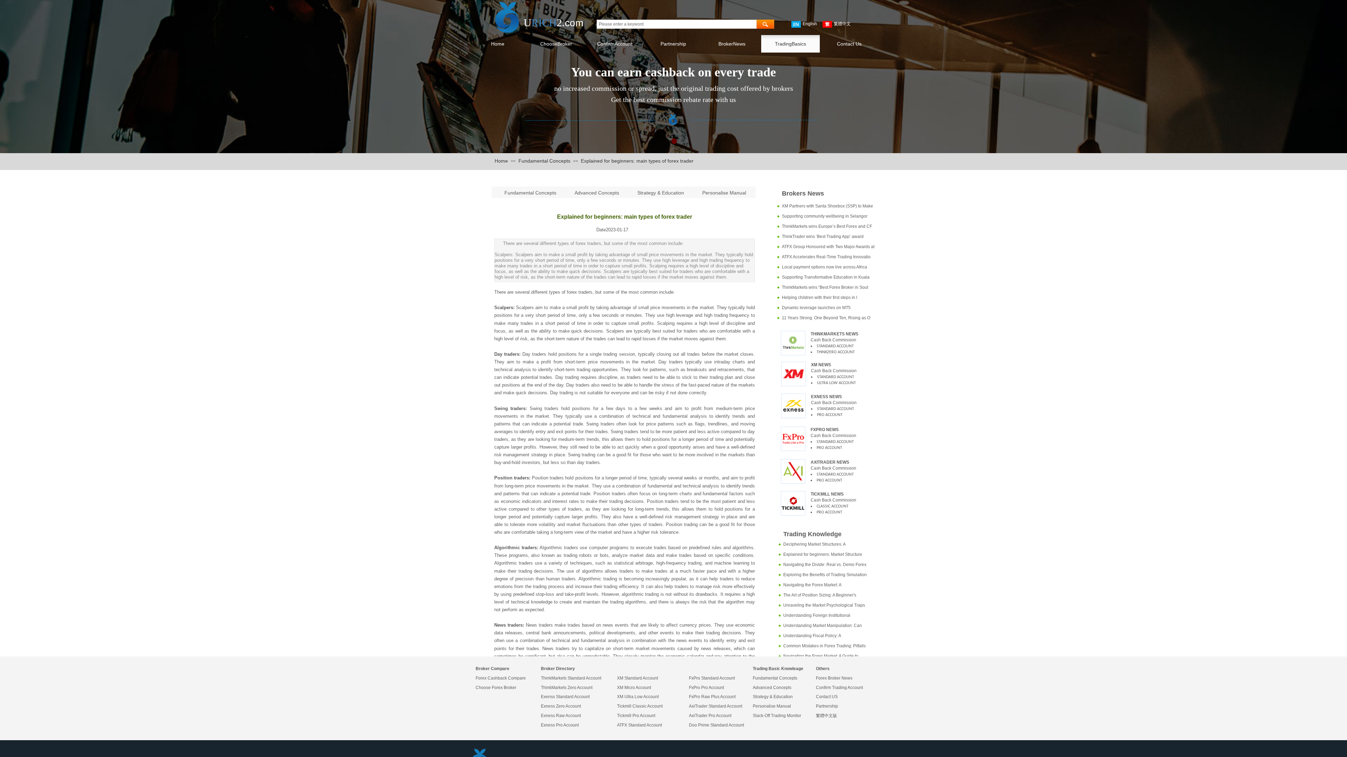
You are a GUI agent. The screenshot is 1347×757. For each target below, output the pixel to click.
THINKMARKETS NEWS (834, 334)
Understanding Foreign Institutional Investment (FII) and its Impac (816, 616)
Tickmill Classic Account (640, 706)
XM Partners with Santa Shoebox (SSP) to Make (827, 206)
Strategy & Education (660, 193)
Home (501, 161)
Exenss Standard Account (565, 696)
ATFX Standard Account (639, 725)
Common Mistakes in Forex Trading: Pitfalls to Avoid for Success (824, 646)
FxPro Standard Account (712, 678)
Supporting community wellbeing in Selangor (824, 216)
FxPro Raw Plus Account (712, 696)
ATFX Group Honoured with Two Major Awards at (828, 246)
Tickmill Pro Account (636, 715)
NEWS (832, 429)
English (810, 23)
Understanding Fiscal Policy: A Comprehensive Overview (812, 636)
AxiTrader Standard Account (715, 706)
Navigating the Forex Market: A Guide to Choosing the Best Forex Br (820, 657)
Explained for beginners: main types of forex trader (637, 161)
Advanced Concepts (597, 193)
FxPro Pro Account (706, 687)
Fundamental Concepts (544, 161)
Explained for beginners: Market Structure (822, 554)
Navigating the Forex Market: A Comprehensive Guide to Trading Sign (820, 585)
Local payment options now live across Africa (824, 267)
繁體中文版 (826, 715)
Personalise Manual (724, 193)
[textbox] (677, 24)
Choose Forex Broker (496, 687)
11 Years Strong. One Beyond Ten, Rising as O (826, 317)
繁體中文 (842, 23)
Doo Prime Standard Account (716, 725)
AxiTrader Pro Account (710, 715)
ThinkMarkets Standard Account (571, 678)
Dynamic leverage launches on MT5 (816, 307)
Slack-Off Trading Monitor (777, 715)
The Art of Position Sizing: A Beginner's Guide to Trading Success (819, 596)
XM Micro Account (634, 687)
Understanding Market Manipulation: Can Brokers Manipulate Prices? (822, 626)
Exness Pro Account (560, 725)
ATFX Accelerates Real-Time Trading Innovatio (826, 256)
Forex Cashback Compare (501, 678)
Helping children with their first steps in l (819, 297)
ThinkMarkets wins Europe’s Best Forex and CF (827, 226)
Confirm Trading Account (839, 687)
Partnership (827, 706)
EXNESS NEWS (826, 396)
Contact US (827, 696)
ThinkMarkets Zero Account (566, 687)
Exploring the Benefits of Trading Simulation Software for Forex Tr (825, 575)
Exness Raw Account (561, 715)
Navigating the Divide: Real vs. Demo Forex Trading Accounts (824, 565)
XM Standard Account (637, 678)
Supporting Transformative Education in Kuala (826, 277)
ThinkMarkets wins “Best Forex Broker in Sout (825, 287)
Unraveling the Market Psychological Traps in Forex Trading (824, 606)
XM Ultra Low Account (638, 696)
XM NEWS (821, 364)
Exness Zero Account (561, 706)
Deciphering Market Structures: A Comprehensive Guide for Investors (817, 545)
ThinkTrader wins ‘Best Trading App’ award (823, 236)
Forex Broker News (834, 678)
